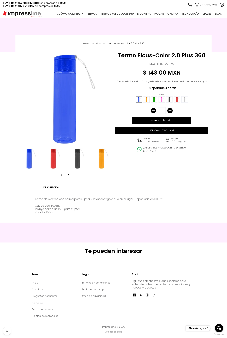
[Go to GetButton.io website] (219, 335)
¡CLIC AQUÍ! (149, 150)
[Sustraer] (153, 110)
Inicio (86, 43)
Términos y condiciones (96, 282)
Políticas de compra (94, 289)
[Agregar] (170, 110)
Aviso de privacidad (94, 296)
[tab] (51, 187)
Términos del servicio (44, 309)
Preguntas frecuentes (44, 296)
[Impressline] (22, 13)
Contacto (38, 302)
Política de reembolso (45, 316)
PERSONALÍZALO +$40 (162, 130)
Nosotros (37, 289)
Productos (98, 43)
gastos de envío (157, 81)
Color (162, 94)
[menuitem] (190, 4)
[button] (205, 4)
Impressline (109, 327)
